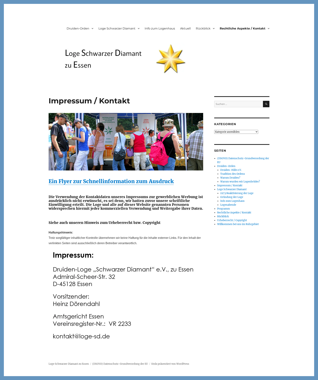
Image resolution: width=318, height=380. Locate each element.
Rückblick (203, 28)
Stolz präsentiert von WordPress (170, 363)
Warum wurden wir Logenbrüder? (240, 181)
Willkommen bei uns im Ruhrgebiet (238, 224)
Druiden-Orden (78, 28)
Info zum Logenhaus (160, 28)
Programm (223, 208)
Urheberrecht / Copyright (232, 220)
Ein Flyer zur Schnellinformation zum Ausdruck (111, 181)
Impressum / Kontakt (229, 185)
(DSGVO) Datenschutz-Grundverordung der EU (120, 363)
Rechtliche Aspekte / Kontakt (242, 28)
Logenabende (228, 204)
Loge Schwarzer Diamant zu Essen (69, 363)
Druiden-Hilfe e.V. (231, 170)
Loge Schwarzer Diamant (116, 28)
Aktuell (185, 28)
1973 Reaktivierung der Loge (236, 193)
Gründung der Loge (231, 197)
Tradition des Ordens (232, 173)
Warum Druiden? (230, 177)
